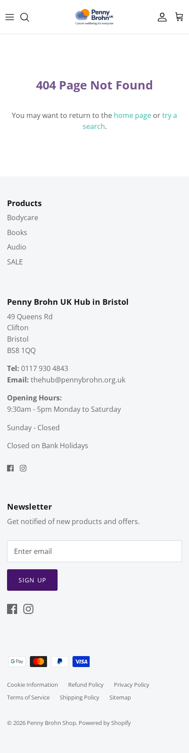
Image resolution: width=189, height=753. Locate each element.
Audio (16, 247)
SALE (15, 262)
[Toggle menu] (9, 17)
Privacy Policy (131, 685)
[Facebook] (10, 468)
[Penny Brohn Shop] (94, 16)
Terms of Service (28, 697)
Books (17, 232)
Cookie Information (32, 685)
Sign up (32, 580)
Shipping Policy (79, 697)
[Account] (160, 17)
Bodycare (22, 217)
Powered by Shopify (105, 723)
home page (132, 115)
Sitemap (120, 697)
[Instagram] (23, 468)
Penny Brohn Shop (51, 723)
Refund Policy (86, 685)
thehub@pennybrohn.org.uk (78, 380)
